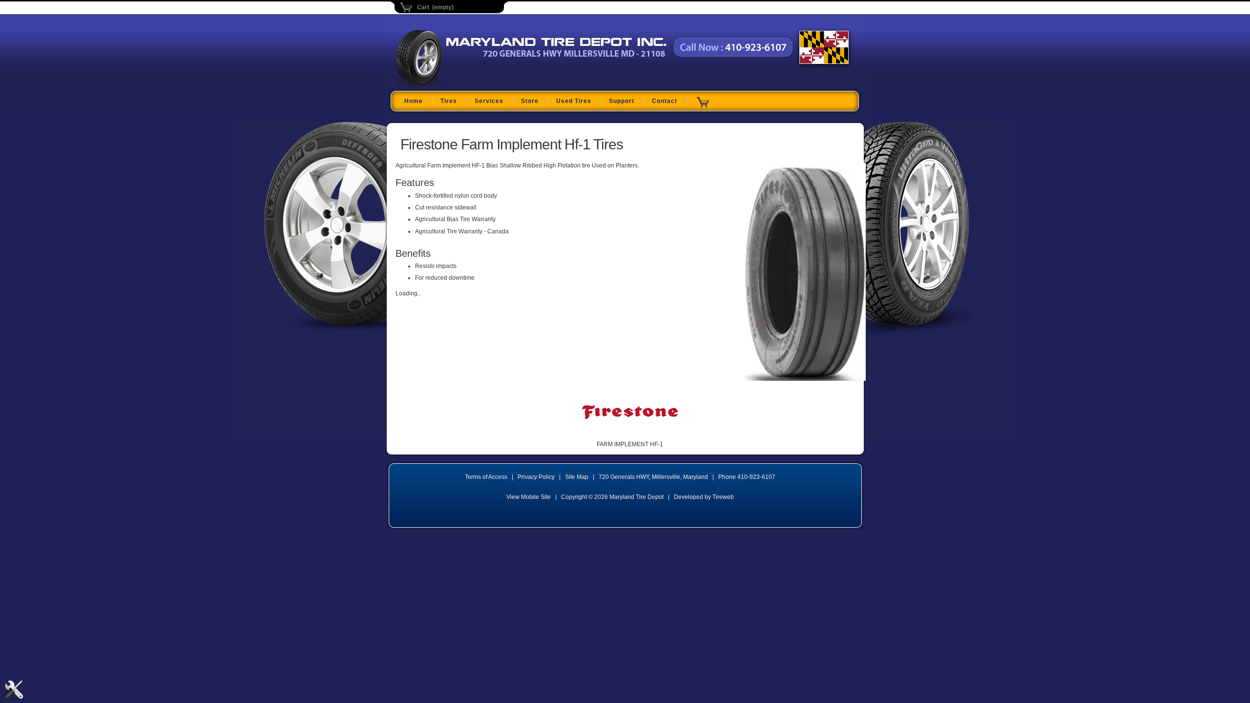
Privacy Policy (536, 477)
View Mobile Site (528, 497)
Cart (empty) (435, 7)
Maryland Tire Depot (457, 85)
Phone (746, 477)
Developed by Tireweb (704, 497)
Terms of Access (486, 477)
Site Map (576, 477)
